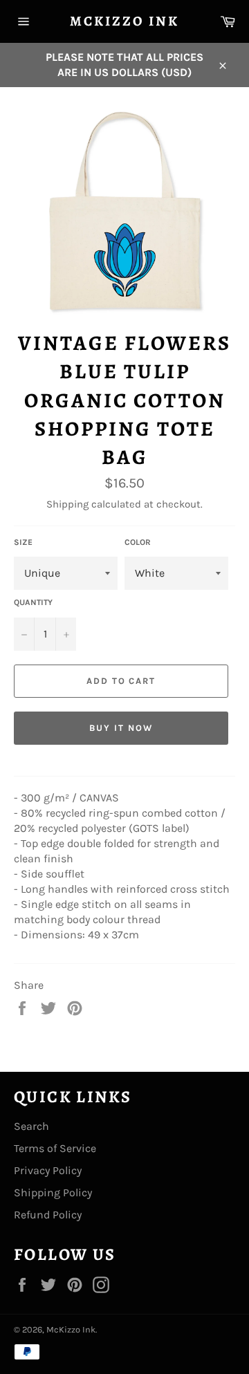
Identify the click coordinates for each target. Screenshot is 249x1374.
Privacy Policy (48, 1170)
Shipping (67, 504)
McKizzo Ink (124, 21)
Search (31, 1126)
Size (23, 542)
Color (137, 542)
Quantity (33, 602)
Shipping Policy (53, 1192)
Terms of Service (55, 1148)
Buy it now (121, 728)
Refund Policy (48, 1214)
